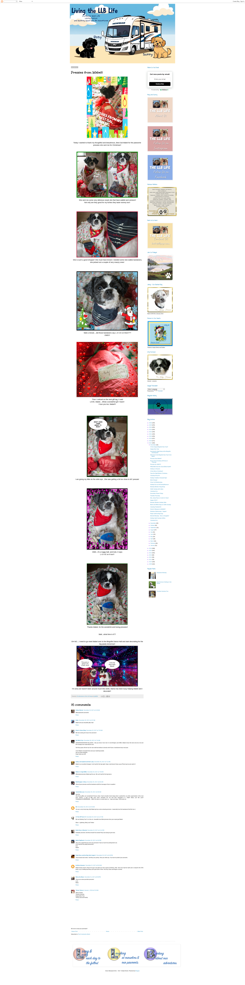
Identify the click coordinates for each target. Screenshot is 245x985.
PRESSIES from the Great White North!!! (160, 466)
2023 (150, 429)
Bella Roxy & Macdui (81, 830)
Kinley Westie (79, 710)
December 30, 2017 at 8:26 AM (95, 782)
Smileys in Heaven (155, 469)
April (151, 538)
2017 (150, 443)
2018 (150, 440)
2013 (150, 555)
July (151, 532)
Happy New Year (154, 449)
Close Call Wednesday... (156, 482)
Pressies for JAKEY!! (155, 464)
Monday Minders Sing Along (157, 486)
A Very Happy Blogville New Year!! (159, 447)
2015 (150, 550)
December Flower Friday (156, 493)
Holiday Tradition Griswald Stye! (158, 478)
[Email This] (102, 696)
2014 (150, 553)
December (153, 445)
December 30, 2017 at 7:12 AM (102, 761)
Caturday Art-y (154, 491)
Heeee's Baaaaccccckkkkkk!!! (157, 509)
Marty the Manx (80, 877)
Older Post (140, 931)
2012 (150, 557)
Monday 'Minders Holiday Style (158, 502)
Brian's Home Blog (81, 730)
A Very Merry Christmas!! (156, 471)
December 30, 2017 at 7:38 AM (95, 772)
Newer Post (74, 931)
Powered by (155, 89)
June (151, 534)
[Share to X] (105, 696)
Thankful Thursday (155, 495)
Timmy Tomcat (80, 890)
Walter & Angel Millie (81, 772)
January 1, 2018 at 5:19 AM (91, 890)
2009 (150, 564)
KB (76, 807)
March (152, 541)
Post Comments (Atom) (84, 934)
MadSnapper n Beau (81, 782)
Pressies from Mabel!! (155, 458)
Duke (77, 720)
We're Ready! (153, 480)
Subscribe (160, 84)
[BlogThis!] (104, 696)
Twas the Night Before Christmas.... (159, 473)
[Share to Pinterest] (109, 696)
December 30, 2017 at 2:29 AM (92, 710)
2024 (150, 427)
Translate (160, 391)
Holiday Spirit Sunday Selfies (157, 518)
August (152, 530)
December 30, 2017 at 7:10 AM (92, 740)
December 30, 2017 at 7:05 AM (94, 730)
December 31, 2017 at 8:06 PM (93, 877)
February (152, 543)
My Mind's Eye (79, 740)
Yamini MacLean (80, 792)
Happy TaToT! (153, 500)
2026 (150, 423)
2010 (150, 561)
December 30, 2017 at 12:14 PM (95, 830)
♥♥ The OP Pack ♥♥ (81, 817)
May (151, 536)
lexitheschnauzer (80, 865)
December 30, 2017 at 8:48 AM (93, 792)
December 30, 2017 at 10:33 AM (86, 807)
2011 (150, 559)
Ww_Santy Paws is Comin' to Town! (159, 498)
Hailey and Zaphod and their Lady (85, 761)
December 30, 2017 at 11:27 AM (94, 817)
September (153, 527)
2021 (150, 434)
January (152, 545)
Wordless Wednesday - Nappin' (158, 511)
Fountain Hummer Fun (162, 591)
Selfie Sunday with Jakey (156, 489)
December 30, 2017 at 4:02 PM (93, 840)
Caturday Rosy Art (155, 475)
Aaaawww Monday (162, 572)
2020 (150, 436)
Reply (77, 715)
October (152, 525)
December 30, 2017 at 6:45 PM (105, 855)
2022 (150, 431)
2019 (150, 438)
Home (107, 931)
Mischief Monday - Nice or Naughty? (159, 516)
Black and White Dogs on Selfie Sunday (160, 504)
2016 (150, 548)
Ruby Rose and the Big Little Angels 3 (86, 855)
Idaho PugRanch (80, 840)
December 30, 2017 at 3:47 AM (87, 720)
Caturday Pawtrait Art (155, 507)
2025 (150, 425)
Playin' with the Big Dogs (156, 513)
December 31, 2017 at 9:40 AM (94, 865)
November (153, 523)
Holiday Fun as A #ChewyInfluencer (159, 484)
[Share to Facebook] (107, 696)
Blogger (137, 971)
